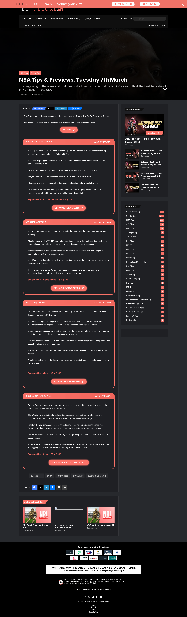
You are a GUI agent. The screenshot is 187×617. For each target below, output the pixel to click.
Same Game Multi (97, 476)
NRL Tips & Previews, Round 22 (100, 525)
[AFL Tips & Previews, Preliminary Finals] (69, 515)
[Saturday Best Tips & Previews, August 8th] (132, 188)
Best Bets (37, 476)
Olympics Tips (132, 291)
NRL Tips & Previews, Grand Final (35, 526)
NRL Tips (130, 228)
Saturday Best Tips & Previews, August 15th (151, 163)
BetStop (79, 589)
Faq (163, 25)
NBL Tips (130, 245)
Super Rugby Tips (133, 279)
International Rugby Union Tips (139, 300)
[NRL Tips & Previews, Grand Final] (37, 515)
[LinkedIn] (46, 487)
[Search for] (163, 19)
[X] (40, 487)
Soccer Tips (131, 274)
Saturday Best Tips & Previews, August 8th (150, 186)
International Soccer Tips (136, 262)
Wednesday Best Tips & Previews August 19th (151, 152)
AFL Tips (130, 224)
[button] (182, 4)
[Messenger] (52, 487)
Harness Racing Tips (134, 312)
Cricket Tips (131, 258)
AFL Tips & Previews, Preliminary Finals (64, 526)
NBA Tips (24, 73)
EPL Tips (130, 241)
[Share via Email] (58, 487)
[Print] (64, 487)
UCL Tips (130, 253)
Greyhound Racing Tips (135, 304)
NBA (50, 476)
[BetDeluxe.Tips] (42, 8)
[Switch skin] (131, 19)
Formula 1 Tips (132, 316)
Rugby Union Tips (133, 295)
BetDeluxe (26, 19)
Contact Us (153, 25)
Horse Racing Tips (133, 212)
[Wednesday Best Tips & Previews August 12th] (132, 177)
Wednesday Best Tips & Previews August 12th (151, 174)
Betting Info (74, 19)
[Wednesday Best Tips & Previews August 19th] (132, 154)
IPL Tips (129, 283)
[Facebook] (34, 487)
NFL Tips (130, 249)
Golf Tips (130, 270)
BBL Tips (130, 266)
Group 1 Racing (92, 19)
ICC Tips (129, 287)
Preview (78, 476)
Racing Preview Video (135, 308)
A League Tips (132, 232)
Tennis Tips (131, 237)
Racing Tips (40, 19)
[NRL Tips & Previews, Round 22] (101, 515)
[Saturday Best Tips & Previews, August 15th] (132, 165)
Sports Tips (57, 19)
